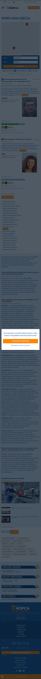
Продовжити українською (20, 341)
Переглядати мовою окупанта (20, 345)
